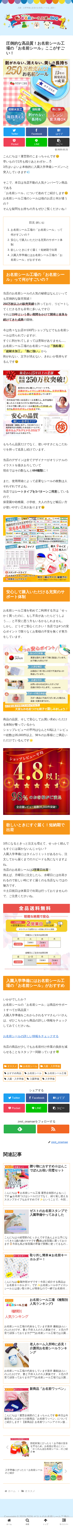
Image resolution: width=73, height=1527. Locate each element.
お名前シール (30, 1066)
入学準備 (50, 1079)
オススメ (12, 1066)
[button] (58, 142)
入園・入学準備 (51, 1066)
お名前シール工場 (56, 1073)
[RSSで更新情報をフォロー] (53, 1129)
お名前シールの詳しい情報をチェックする (31, 1036)
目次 (32, 222)
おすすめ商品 (14, 1073)
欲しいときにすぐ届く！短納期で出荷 (34, 249)
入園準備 (34, 1079)
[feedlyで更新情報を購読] (20, 1129)
